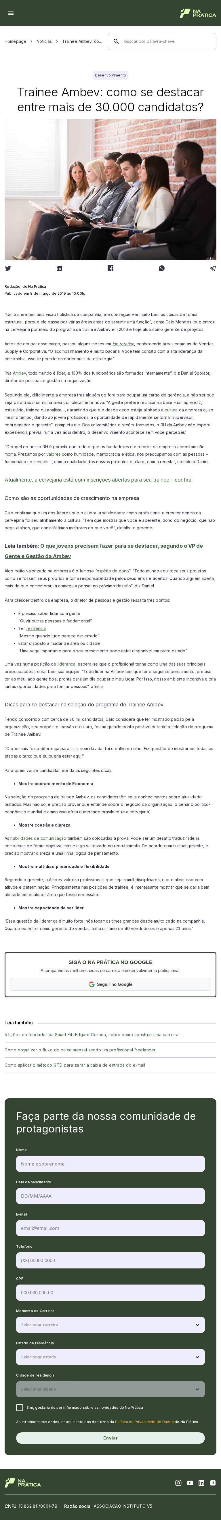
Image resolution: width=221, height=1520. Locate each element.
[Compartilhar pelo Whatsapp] (161, 268)
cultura (171, 409)
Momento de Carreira (35, 1311)
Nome (21, 1150)
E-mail (21, 1214)
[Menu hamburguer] (11, 13)
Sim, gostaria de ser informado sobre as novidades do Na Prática (84, 1407)
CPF (19, 1278)
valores (53, 454)
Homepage (15, 41)
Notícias (44, 41)
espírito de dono (113, 570)
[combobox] (21, 1324)
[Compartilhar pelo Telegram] (212, 268)
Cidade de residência (35, 1375)
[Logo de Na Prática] (198, 13)
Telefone (24, 1246)
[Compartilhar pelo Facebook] (110, 268)
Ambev (19, 373)
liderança (65, 664)
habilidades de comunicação (38, 838)
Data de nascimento (34, 1182)
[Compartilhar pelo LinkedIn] (59, 268)
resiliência (36, 628)
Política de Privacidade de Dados (144, 1422)
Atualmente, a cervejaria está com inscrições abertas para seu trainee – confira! (99, 480)
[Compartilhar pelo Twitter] (8, 268)
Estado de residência (35, 1343)
